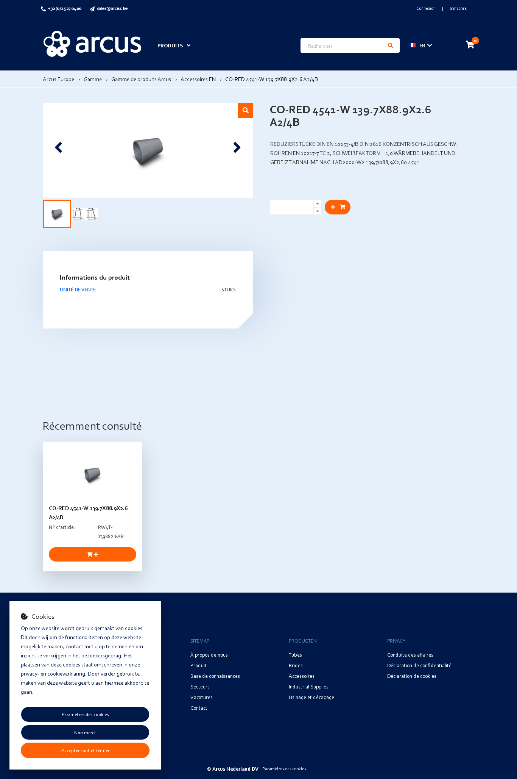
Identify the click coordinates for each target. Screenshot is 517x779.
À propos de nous (209, 654)
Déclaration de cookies (411, 676)
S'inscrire (458, 8)
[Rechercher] (391, 45)
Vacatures (201, 697)
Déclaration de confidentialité (419, 665)
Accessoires (302, 676)
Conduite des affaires (410, 654)
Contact (198, 707)
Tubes (295, 654)
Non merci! (85, 732)
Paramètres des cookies (85, 714)
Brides (296, 665)
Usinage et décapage (311, 697)
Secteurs (200, 686)
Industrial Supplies (309, 686)
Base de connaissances (215, 676)
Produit (198, 665)
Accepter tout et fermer (85, 750)
